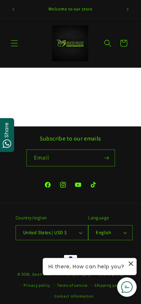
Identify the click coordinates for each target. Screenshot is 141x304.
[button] (14, 43)
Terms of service (72, 285)
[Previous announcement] (13, 9)
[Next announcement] (128, 9)
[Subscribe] (107, 157)
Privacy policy (37, 285)
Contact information (73, 296)
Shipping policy (109, 285)
